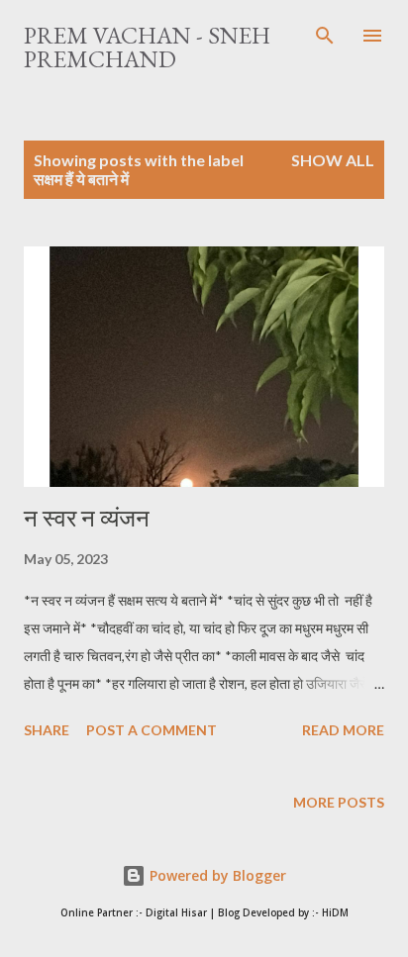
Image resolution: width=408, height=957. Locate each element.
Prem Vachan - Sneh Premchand (147, 47)
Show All (332, 159)
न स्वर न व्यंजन (87, 518)
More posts (338, 802)
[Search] (325, 36)
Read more (343, 729)
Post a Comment (151, 729)
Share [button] (46, 729)
